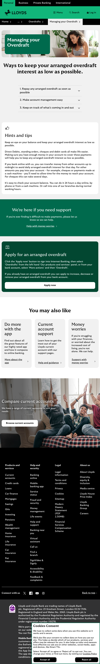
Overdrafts (35, 22)
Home (5, 22)
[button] (91, 12)
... (19, 22)
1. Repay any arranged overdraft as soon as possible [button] (45, 92)
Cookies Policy (90, 654)
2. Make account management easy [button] (41, 101)
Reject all (86, 660)
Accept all (45, 660)
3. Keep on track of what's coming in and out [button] (47, 109)
